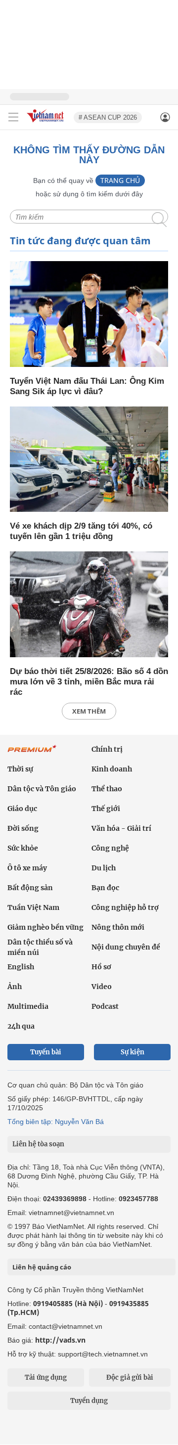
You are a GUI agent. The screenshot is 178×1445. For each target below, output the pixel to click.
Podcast (105, 1006)
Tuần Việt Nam (33, 907)
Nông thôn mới (117, 927)
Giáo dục (22, 808)
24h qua (21, 1026)
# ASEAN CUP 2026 (108, 117)
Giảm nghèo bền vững (45, 927)
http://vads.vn (60, 1340)
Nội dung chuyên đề (125, 947)
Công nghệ (110, 848)
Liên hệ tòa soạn (38, 1144)
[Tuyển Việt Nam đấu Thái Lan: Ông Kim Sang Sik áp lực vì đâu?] (89, 314)
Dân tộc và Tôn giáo (41, 788)
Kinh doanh (111, 769)
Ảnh (14, 986)
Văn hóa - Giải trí (121, 828)
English (20, 966)
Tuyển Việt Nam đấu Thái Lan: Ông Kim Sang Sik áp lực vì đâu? (87, 386)
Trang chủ (120, 180)
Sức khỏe (22, 848)
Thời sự (20, 769)
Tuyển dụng (89, 1401)
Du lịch (103, 867)
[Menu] (13, 117)
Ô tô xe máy (27, 867)
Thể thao (106, 788)
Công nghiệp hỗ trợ (125, 907)
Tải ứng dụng (46, 1377)
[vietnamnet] (46, 123)
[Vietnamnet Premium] (32, 753)
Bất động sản (30, 887)
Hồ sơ (101, 966)
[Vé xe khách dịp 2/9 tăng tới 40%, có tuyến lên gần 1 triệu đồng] (89, 460)
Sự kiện (132, 1052)
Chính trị (107, 749)
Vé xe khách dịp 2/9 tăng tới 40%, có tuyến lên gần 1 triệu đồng (81, 531)
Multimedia (27, 1006)
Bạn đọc (105, 887)
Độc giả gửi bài (129, 1377)
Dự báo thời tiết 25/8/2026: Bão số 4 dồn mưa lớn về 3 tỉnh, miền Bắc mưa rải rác (89, 682)
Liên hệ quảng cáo (41, 1267)
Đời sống (23, 828)
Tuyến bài (45, 1052)
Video (101, 986)
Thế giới (105, 808)
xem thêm (89, 711)
